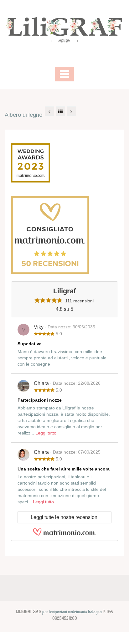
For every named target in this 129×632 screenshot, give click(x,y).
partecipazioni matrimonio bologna (72, 612)
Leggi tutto (45, 432)
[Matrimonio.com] (64, 531)
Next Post (71, 111)
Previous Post (49, 111)
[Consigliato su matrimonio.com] (50, 235)
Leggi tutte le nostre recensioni (65, 517)
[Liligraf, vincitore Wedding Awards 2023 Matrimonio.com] (30, 162)
